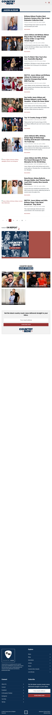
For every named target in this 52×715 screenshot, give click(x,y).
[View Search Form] (46, 2)
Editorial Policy (47, 713)
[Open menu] (49, 2)
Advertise (41, 711)
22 (22, 220)
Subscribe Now (26, 324)
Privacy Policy (47, 711)
